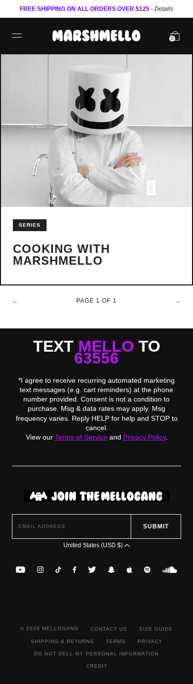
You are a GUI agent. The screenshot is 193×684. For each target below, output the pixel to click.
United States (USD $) (93, 545)
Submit (156, 526)
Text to (96, 352)
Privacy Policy (144, 437)
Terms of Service (81, 437)
